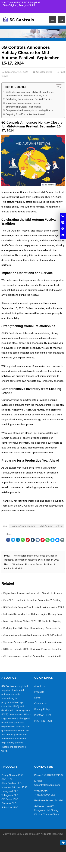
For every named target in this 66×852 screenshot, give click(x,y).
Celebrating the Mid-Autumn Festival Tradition (29, 99)
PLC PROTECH (43, 720)
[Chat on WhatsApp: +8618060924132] (63, 229)
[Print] (62, 541)
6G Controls (11, 333)
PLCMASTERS (42, 715)
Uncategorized (33, 33)
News (37, 697)
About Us (39, 686)
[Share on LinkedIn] (17, 541)
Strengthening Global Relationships (23, 107)
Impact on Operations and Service (23, 103)
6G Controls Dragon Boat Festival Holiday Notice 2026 (33, 607)
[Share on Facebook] (8, 541)
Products (39, 691)
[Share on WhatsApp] (22, 541)
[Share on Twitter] (13, 541)
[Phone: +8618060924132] (63, 216)
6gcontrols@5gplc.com (47, 784)
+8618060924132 (53, 775)
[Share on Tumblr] (32, 541)
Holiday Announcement (23, 526)
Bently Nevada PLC (12, 775)
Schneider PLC (9, 807)
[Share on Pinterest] (27, 541)
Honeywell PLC (9, 791)
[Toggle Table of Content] (57, 87)
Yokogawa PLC (9, 795)
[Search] (61, 19)
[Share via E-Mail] (57, 541)
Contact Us (40, 703)
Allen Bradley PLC (11, 783)
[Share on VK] (37, 541)
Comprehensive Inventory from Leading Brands (30, 110)
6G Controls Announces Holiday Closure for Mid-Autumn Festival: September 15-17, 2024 (30, 94)
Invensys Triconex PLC (14, 787)
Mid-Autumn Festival (51, 526)
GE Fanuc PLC (9, 799)
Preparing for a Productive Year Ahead (25, 114)
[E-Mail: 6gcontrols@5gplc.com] (63, 235)
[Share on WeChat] (47, 541)
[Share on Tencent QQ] (52, 541)
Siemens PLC (9, 803)
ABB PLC (6, 779)
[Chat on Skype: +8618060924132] (63, 222)
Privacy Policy (42, 709)
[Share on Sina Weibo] (42, 541)
